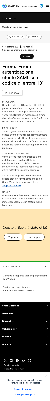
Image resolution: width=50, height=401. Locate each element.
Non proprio (34, 237)
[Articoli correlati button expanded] (45, 266)
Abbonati (27, 56)
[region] (25, 386)
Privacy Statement (23, 389)
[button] (41, 5)
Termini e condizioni (12, 365)
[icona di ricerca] (36, 6)
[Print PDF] (17, 56)
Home (4, 18)
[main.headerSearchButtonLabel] (36, 5)
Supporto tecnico (11, 185)
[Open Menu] (47, 5)
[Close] (45, 376)
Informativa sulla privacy (14, 369)
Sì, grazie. (13, 237)
